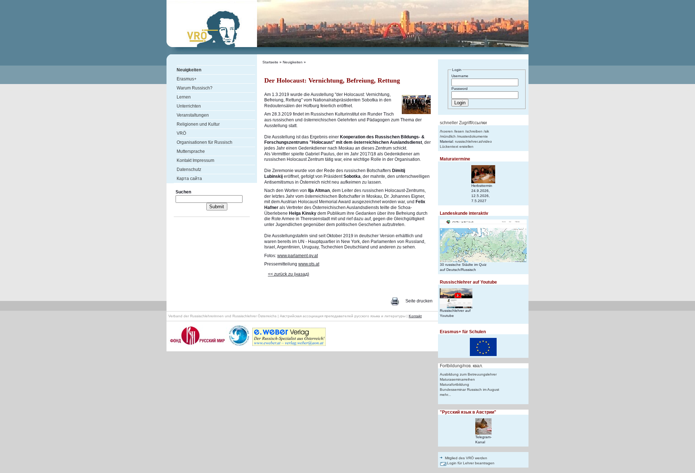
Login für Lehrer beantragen (470, 463)
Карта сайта (189, 178)
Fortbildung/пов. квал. (461, 365)
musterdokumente (473, 136)
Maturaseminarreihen (457, 379)
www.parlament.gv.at (297, 255)
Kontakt (415, 316)
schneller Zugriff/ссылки (463, 122)
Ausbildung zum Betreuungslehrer (468, 374)
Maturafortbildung (454, 384)
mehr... (445, 395)
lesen (459, 131)
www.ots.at (308, 264)
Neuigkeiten (293, 62)
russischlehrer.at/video (473, 141)
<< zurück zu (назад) (288, 274)
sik (487, 131)
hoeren (447, 131)
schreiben (474, 131)
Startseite (270, 62)
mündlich (448, 136)
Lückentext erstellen (456, 146)
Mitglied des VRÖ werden (466, 458)
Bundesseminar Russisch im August (469, 390)
